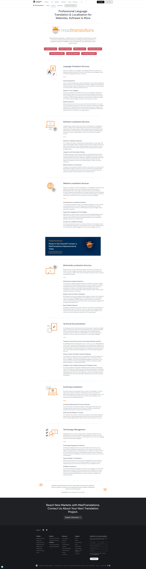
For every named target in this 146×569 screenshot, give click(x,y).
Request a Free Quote (70, 5)
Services (53, 5)
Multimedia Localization (95, 49)
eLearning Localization (73, 53)
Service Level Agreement (90, 565)
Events (76, 544)
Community (64, 540)
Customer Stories (78, 542)
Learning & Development (54, 540)
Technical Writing (65, 550)
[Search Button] (81, 2)
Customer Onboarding (66, 548)
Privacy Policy (96, 554)
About (76, 538)
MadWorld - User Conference (78, 551)
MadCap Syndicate (40, 538)
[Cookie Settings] (2, 567)
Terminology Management (88, 53)
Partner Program (78, 548)
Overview (48, 5)
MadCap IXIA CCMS (40, 544)
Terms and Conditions (58, 565)
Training (63, 552)
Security (97, 565)
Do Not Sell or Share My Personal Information (77, 565)
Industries (51, 542)
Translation (64, 546)
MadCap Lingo (39, 548)
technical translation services (88, 343)
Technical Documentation (57, 53)
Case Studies (60, 5)
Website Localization (79, 49)
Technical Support (65, 544)
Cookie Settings (103, 565)
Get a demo (109, 2)
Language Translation (50, 49)
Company (77, 536)
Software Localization (65, 49)
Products (46, 1)
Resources (75, 1)
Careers (76, 540)
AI (52, 2)
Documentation (65, 538)
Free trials (100, 2)
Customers (63, 1)
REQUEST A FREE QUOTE (72, 517)
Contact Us (77, 553)
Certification (64, 554)
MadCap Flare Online (40, 542)
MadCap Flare (39, 540)
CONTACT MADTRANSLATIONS (55, 252)
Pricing (69, 2)
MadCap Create (39, 546)
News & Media (78, 546)
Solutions (57, 1)
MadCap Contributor (40, 550)
